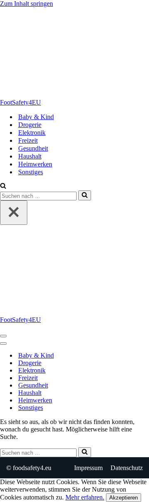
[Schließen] (13, 212)
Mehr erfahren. (84, 497)
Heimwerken (35, 164)
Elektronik (32, 132)
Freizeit (28, 140)
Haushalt (29, 156)
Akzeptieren (123, 498)
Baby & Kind (36, 116)
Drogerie (29, 124)
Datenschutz (127, 467)
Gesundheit (33, 148)
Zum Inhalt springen (26, 3)
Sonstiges (30, 171)
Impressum (88, 467)
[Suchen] (3, 186)
